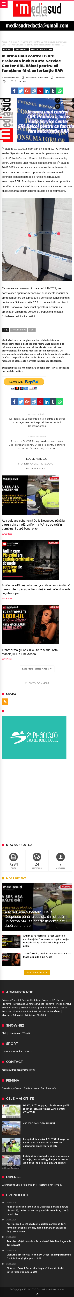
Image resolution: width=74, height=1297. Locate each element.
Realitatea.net (45, 1184)
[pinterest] (40, 91)
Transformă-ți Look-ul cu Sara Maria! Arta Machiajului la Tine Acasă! (30, 652)
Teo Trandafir (48, 1088)
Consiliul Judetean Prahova (36, 1000)
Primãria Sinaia (29, 1007)
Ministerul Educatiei (12, 1015)
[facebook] (14, 91)
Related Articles (36, 458)
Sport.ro (28, 1051)
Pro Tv (59, 1184)
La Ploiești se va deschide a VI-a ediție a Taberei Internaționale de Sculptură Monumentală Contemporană (37, 420)
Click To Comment (37, 683)
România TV (29, 1184)
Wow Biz (27, 1033)
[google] (27, 91)
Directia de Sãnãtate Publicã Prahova (33, 1003)
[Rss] (5, 701)
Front (14, 42)
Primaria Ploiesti (10, 1000)
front (31, 329)
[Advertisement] (37, 801)
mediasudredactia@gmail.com (18, 1069)
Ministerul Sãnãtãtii (35, 1015)
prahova (21, 49)
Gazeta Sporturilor (12, 1051)
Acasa (4, 42)
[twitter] (21, 91)
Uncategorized (41, 49)
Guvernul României (49, 1011)
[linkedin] (46, 91)
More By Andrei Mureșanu (35, 463)
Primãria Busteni (49, 1007)
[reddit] (34, 91)
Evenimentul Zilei (11, 1184)
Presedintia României (25, 1011)
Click (4, 1033)
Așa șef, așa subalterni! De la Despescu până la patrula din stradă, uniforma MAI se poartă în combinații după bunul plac (33, 524)
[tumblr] (53, 91)
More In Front (35, 468)
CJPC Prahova (18, 329)
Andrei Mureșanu (10, 77)
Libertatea (14, 1033)
